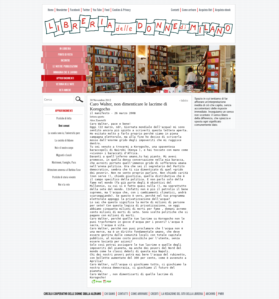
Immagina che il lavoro (65, 72)
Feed (107, 10)
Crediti (154, 294)
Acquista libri (205, 10)
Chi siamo (109, 294)
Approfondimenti (65, 78)
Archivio (210, 294)
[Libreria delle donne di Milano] (138, 36)
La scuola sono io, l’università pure (64, 133)
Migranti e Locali (64, 155)
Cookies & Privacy (121, 10)
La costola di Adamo (64, 140)
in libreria (65, 48)
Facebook (75, 10)
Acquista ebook (223, 10)
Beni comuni (64, 125)
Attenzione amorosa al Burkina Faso (63, 169)
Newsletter (61, 10)
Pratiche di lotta (63, 118)
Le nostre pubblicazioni (65, 66)
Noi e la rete (64, 184)
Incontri (65, 60)
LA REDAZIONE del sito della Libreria (182, 294)
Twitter (86, 10)
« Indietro (183, 100)
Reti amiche (65, 90)
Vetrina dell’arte (65, 84)
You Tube (97, 10)
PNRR (221, 294)
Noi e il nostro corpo (64, 147)
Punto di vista (65, 54)
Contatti (175, 10)
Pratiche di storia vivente (64, 177)
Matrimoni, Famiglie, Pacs (64, 162)
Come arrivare (189, 10)
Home (51, 10)
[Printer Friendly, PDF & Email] (101, 283)
